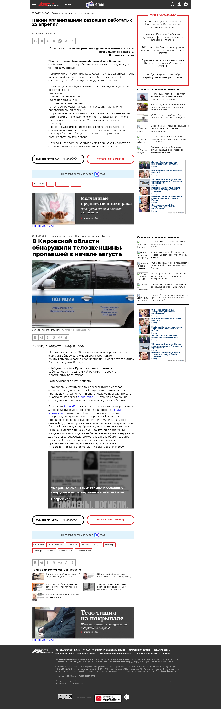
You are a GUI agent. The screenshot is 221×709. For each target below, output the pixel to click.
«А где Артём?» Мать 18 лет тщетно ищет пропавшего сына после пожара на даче (168, 276)
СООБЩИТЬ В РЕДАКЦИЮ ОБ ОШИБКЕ (152, 653)
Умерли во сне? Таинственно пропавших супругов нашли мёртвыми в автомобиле (87, 490)
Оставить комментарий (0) (110, 159)
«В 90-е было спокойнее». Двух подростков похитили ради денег (168, 116)
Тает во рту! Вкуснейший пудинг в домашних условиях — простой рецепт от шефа (168, 107)
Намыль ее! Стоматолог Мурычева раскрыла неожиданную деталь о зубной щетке (168, 287)
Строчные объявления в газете (115, 653)
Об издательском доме (67, 650)
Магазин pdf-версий (139, 650)
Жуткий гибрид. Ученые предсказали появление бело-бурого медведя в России (170, 265)
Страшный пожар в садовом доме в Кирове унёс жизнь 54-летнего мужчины (163, 63)
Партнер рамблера (83, 697)
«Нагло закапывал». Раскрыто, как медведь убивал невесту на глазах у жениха (169, 255)
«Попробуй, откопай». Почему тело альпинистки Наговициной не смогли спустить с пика (169, 96)
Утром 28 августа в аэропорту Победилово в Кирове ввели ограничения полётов (163, 24)
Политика (50, 34)
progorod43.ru (87, 397)
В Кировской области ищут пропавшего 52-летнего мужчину (114, 575)
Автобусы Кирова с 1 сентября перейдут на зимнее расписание (163, 76)
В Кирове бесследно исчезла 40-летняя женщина (62, 595)
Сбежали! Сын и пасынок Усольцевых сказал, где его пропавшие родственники (170, 128)
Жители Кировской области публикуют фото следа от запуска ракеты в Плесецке (163, 37)
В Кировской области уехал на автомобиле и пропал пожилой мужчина (62, 587)
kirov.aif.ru (71, 406)
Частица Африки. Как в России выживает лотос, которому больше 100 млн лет (169, 139)
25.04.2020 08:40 (40, 13)
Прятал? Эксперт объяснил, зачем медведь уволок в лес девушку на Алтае (168, 244)
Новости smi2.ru (43, 225)
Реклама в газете (86, 653)
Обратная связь (162, 650)
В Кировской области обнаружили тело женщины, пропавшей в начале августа (163, 50)
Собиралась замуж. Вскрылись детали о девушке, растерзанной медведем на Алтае (167, 150)
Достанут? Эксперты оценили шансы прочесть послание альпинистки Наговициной (169, 297)
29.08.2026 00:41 (40, 236)
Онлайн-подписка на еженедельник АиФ (104, 650)
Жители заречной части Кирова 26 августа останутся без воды (63, 575)
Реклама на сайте (64, 653)
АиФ (90, 330)
